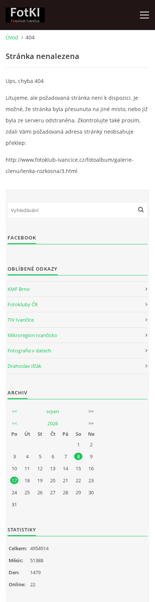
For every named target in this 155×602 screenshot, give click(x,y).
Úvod (12, 37)
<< (14, 411)
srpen (52, 411)
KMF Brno (19, 289)
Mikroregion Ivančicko (32, 335)
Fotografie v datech (29, 350)
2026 (52, 423)
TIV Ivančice (21, 319)
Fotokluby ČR (23, 304)
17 (14, 480)
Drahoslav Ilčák (24, 366)
